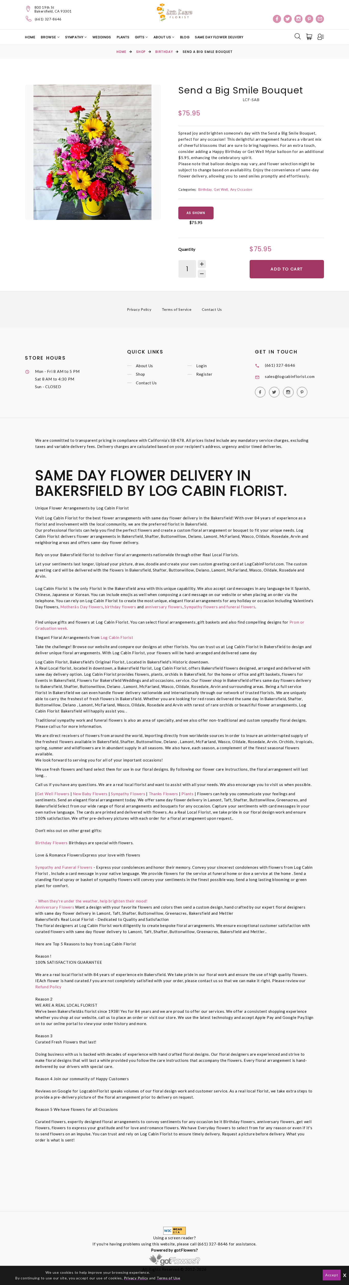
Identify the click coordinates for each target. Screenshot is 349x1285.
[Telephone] (29, 18)
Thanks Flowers (164, 793)
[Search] (297, 36)
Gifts (140, 37)
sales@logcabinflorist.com (290, 376)
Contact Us (212, 309)
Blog (185, 37)
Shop (141, 52)
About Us (163, 37)
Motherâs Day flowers (81, 606)
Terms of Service (177, 309)
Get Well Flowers (53, 793)
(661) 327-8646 (48, 19)
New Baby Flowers (90, 793)
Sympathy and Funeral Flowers (63, 867)
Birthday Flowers (52, 842)
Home (30, 37)
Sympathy (74, 37)
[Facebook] (277, 19)
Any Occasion (241, 189)
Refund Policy (48, 986)
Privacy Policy (139, 309)
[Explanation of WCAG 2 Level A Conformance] (174, 1230)
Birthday (164, 52)
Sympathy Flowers (127, 793)
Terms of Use (168, 1278)
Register (204, 374)
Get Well (221, 189)
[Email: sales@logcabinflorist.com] (320, 19)
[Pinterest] (309, 19)
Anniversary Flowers (54, 907)
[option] (93, 152)
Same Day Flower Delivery (219, 37)
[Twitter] (288, 19)
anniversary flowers (163, 606)
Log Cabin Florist (117, 637)
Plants (123, 37)
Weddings (101, 37)
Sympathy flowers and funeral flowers (219, 606)
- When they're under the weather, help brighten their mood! (91, 901)
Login (201, 365)
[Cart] (309, 37)
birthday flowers (120, 606)
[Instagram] (298, 19)
